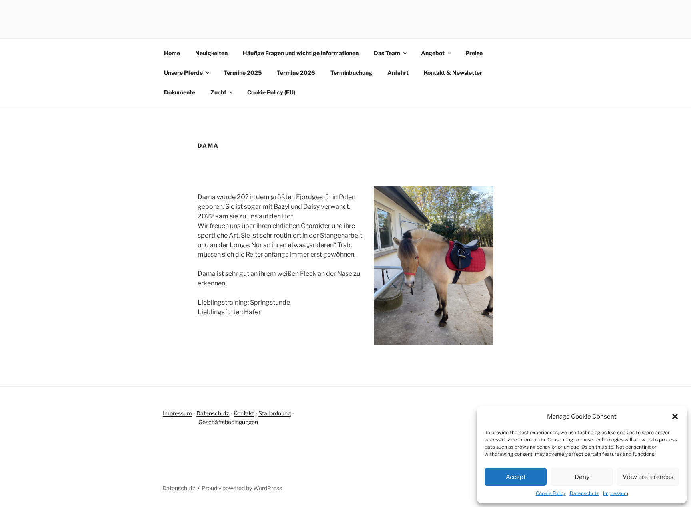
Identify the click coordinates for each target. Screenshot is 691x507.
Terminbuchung (351, 72)
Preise (474, 53)
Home (172, 53)
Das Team (387, 53)
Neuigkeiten (211, 53)
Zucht (218, 92)
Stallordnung (274, 413)
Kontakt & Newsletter (453, 72)
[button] (675, 417)
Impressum (615, 493)
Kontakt (244, 413)
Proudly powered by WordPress (242, 488)
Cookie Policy (551, 493)
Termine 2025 (243, 72)
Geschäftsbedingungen (228, 422)
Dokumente (179, 92)
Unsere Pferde (183, 72)
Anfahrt (398, 72)
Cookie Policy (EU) (271, 92)
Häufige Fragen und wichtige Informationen (301, 53)
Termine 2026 (296, 72)
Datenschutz (584, 493)
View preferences (648, 477)
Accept (516, 477)
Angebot (433, 53)
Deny (582, 477)
